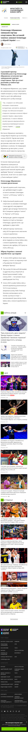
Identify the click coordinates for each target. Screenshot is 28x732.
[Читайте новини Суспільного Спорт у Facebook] (2, 711)
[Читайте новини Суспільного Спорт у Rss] (7, 711)
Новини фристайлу (15, 18)
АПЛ (16, 656)
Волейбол (18, 653)
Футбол (3, 650)
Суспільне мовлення (7, 696)
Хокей (16, 687)
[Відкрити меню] (26, 2)
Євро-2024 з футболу (7, 679)
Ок (14, 728)
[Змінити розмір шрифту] (26, 48)
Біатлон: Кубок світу (7, 641)
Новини (17, 641)
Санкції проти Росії (6, 656)
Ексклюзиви (4, 648)
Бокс (16, 679)
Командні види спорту (19, 669)
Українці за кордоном (4, 653)
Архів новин (18, 694)
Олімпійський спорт (7, 684)
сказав (18, 126)
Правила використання (19, 697)
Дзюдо (17, 684)
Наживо (6, 18)
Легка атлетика (19, 650)
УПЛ (16, 644)
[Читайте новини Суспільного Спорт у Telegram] (10, 711)
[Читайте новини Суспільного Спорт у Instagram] (16, 711)
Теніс (16, 648)
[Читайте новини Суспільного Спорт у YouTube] (5, 711)
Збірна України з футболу (5, 673)
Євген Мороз (7, 44)
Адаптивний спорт (6, 669)
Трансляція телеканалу (4, 644)
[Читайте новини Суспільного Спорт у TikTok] (19, 711)
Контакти (4, 694)
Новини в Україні (15, 24)
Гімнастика (4, 682)
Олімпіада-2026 (5, 659)
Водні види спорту (6, 687)
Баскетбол (18, 677)
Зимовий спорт (5, 26)
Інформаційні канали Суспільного (21, 701)
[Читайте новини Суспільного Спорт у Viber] (13, 711)
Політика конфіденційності (6, 701)
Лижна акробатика (5, 24)
